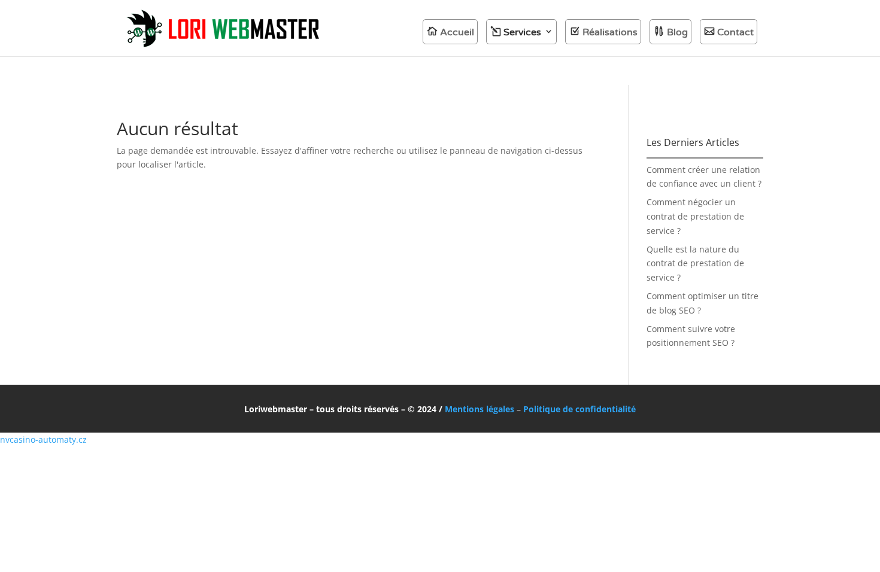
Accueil (457, 32)
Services (522, 32)
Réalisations (610, 32)
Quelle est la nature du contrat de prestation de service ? (695, 264)
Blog (677, 32)
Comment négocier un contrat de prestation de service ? (695, 216)
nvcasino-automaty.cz (43, 439)
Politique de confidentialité (579, 409)
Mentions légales (479, 409)
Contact (735, 32)
